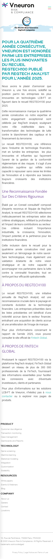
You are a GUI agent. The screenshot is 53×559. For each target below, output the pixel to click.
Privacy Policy (17, 552)
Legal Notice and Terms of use (36, 552)
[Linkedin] (21, 548)
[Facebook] (24, 548)
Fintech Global (39, 337)
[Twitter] (27, 548)
